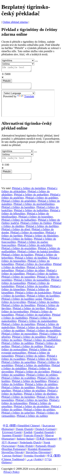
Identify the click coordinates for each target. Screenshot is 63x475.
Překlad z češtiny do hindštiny (31, 257)
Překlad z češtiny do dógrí (15, 229)
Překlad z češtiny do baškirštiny (31, 210)
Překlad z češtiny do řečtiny (42, 358)
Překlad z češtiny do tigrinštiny (29, 188)
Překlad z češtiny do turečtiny (31, 400)
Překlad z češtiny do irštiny (30, 270)
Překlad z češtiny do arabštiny (41, 197)
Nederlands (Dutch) (30, 442)
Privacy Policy (12, 471)
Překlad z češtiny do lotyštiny (29, 308)
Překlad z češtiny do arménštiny (18, 200)
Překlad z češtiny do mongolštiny (19, 333)
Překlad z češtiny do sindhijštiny (32, 365)
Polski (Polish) (26, 445)
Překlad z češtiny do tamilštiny (18, 387)
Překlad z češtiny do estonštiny (27, 232)
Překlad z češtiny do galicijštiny (35, 245)
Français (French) (33, 435)
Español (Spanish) (44, 432)
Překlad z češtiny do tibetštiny (40, 393)
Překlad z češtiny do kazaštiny (32, 286)
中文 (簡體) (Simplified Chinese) (22, 425)
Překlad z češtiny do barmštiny (18, 207)
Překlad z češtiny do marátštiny (43, 330)
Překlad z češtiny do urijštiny (39, 409)
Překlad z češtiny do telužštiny (29, 390)
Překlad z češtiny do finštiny (16, 238)
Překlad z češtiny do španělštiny (29, 381)
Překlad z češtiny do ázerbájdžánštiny (34, 204)
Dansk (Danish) (24, 429)
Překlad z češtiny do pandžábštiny (42, 340)
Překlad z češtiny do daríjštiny (42, 226)
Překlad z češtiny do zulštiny (32, 415)
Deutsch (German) (45, 429)
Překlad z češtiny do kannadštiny (32, 279)
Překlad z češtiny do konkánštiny (33, 292)
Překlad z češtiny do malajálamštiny (37, 321)
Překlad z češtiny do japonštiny (18, 276)
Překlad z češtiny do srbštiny (42, 374)
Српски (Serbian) (12, 455)
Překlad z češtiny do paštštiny (17, 343)
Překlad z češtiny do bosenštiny (35, 216)
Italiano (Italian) (25, 438)
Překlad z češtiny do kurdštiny (43, 295)
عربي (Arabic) (35, 459)
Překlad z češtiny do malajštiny (18, 324)
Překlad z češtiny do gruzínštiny (18, 248)
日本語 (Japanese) (46, 438)
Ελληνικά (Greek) (12, 432)
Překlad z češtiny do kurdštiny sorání (21, 298)
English (28, 432)
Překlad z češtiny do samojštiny (18, 362)
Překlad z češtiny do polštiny (27, 346)
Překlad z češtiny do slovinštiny (32, 371)
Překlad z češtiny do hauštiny (17, 254)
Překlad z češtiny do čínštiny (36, 223)
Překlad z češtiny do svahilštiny (18, 377)
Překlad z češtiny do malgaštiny (34, 327)
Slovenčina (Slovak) (12, 452)
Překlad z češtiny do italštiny (42, 273)
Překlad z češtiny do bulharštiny (18, 219)
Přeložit (6, 81)
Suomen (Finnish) (12, 435)
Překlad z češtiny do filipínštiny (41, 235)
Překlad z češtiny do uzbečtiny (18, 412)
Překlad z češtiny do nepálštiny (29, 336)
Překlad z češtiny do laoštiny (43, 302)
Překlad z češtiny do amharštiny (31, 194)
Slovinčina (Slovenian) (38, 452)
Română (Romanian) (39, 449)
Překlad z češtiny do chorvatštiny (33, 264)
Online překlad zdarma (15, 22)
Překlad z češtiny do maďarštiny (33, 314)
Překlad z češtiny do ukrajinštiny (31, 406)
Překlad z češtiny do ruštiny (30, 355)
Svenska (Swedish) (34, 455)
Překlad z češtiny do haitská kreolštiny (38, 251)
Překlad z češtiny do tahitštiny (41, 384)
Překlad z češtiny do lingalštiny (18, 305)
